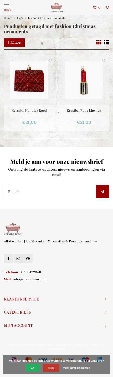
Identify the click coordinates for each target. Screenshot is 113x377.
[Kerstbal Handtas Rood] (29, 80)
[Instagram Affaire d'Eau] (18, 258)
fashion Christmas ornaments (46, 18)
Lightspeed (80, 345)
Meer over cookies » (76, 367)
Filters (16, 42)
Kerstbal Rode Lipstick (84, 110)
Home (7, 18)
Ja (32, 367)
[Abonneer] (102, 191)
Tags (20, 18)
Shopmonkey (56, 349)
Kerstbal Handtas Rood (29, 110)
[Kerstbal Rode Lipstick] (84, 80)
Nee (51, 367)
